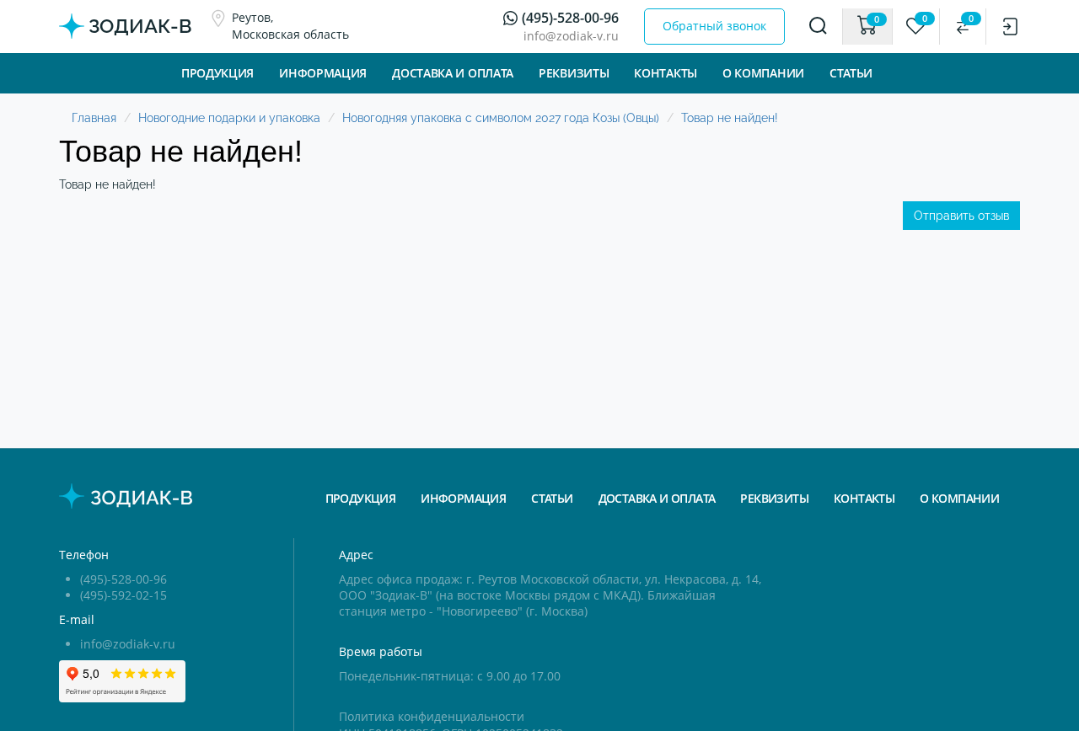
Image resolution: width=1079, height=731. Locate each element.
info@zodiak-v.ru (571, 36)
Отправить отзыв (961, 215)
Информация (463, 498)
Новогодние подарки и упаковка (229, 118)
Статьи (850, 73)
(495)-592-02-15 (123, 595)
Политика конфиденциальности (431, 716)
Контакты (864, 498)
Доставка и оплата (452, 73)
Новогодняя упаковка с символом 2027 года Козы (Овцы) (500, 118)
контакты (665, 73)
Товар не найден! (729, 118)
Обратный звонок (714, 26)
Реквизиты (574, 73)
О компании (763, 73)
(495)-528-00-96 (570, 17)
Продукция (217, 73)
